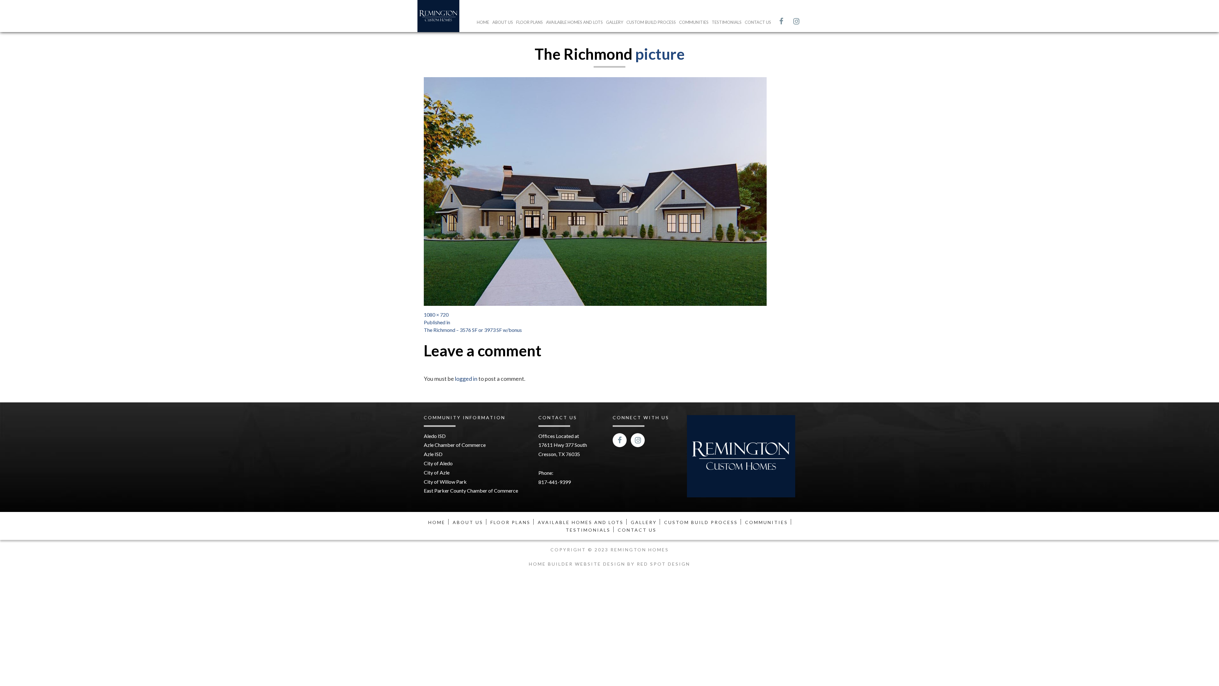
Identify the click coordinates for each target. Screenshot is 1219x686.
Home (483, 22)
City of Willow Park (445, 482)
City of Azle (437, 472)
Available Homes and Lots (574, 22)
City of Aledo (438, 463)
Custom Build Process (651, 22)
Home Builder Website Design (578, 564)
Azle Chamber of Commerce (455, 445)
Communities (694, 22)
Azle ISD (433, 454)
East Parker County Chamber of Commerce (471, 491)
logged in (466, 378)
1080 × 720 (436, 315)
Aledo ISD (435, 436)
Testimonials (727, 22)
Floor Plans (529, 22)
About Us (502, 22)
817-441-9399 (554, 482)
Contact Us (758, 22)
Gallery (614, 22)
